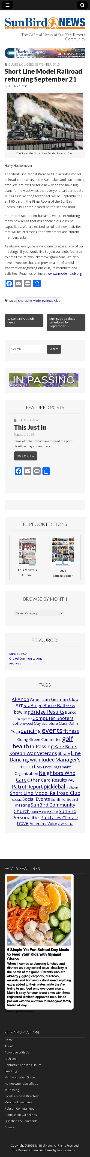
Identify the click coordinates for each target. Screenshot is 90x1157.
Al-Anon (20, 699)
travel (23, 823)
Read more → (26, 456)
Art (19, 705)
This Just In (30, 427)
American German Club (54, 699)
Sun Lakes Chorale (59, 817)
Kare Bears (65, 746)
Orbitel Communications (25, 659)
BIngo (36, 706)
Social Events (36, 799)
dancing (31, 730)
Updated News (29, 420)
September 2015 (47, 64)
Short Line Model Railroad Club (39, 301)
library (64, 753)
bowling (22, 712)
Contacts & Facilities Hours (23, 1065)
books (70, 706)
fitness (71, 731)
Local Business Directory (22, 1096)
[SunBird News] (45, 20)
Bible (27, 706)
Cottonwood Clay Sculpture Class (40, 723)
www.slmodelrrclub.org (65, 273)
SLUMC (17, 800)
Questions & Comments (21, 1121)
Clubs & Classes (21, 64)
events (52, 730)
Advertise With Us (17, 1052)
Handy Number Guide (20, 1077)
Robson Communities (19, 1108)
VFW (61, 824)
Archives (15, 663)
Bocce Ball (54, 705)
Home (9, 1040)
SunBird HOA (18, 654)
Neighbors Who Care (45, 776)
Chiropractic (24, 719)
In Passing (42, 746)
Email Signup (13, 1071)
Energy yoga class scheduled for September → (62, 322)
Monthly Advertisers (19, 1102)
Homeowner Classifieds (21, 1083)
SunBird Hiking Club (44, 812)
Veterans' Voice (43, 823)
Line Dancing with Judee (45, 756)
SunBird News (44, 1146)
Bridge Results (47, 711)
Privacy (10, 1127)
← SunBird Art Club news (20, 320)
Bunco (70, 712)
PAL (71, 780)
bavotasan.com (67, 1150)
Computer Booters (53, 718)
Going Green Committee (39, 739)
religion (72, 787)
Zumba (68, 824)
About (9, 1046)
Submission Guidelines (21, 1115)
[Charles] (45, 53)
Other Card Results (47, 780)
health (21, 746)
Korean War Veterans (33, 753)
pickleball (55, 786)
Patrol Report (27, 786)
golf (67, 738)
